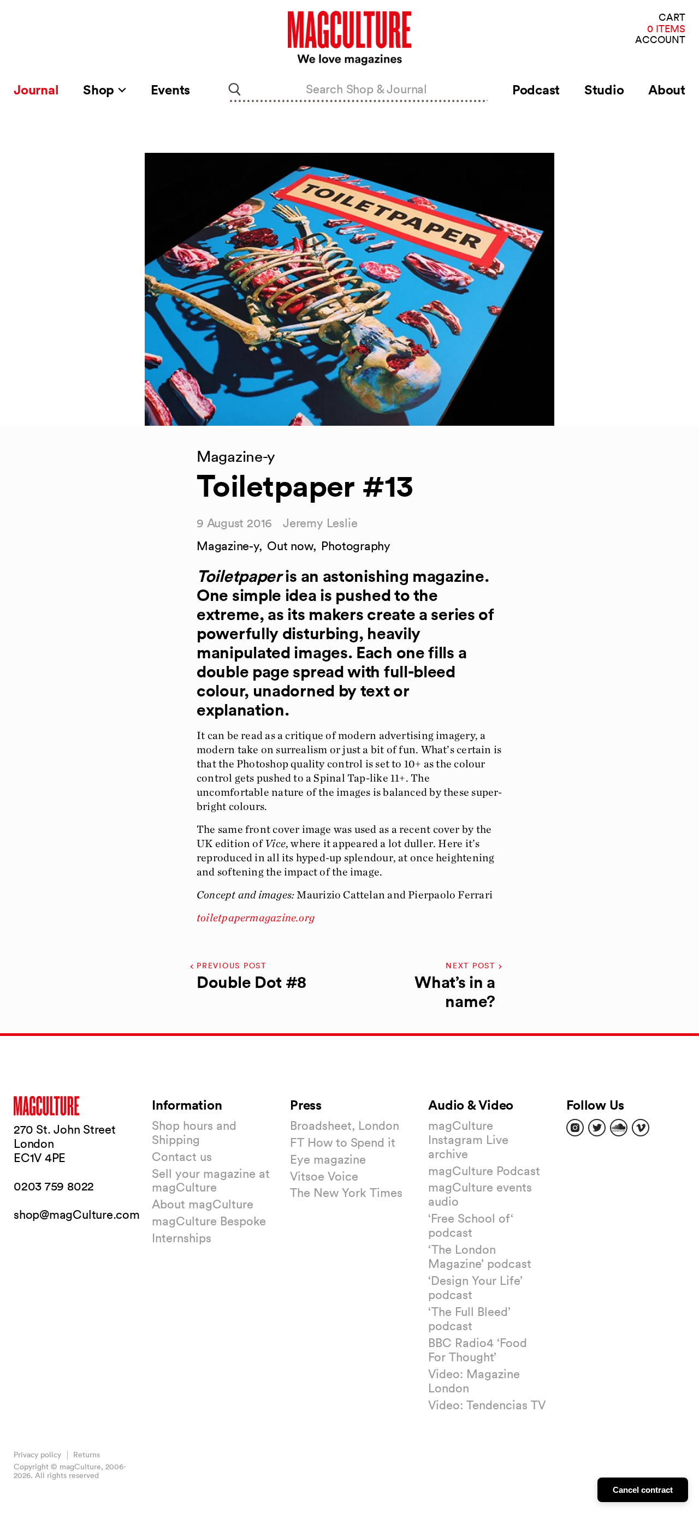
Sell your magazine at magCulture (211, 1180)
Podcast (536, 89)
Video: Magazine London (474, 1381)
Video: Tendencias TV (487, 1405)
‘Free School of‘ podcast (470, 1225)
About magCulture (202, 1204)
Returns (86, 1455)
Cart (672, 17)
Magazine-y (228, 546)
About (666, 89)
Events (171, 89)
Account (660, 40)
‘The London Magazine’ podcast (479, 1256)
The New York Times (346, 1193)
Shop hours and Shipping (194, 1132)
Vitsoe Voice (324, 1176)
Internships (181, 1238)
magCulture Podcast (484, 1171)
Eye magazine (328, 1159)
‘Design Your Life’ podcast (475, 1287)
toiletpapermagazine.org (256, 917)
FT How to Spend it (342, 1142)
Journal (36, 89)
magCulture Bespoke (209, 1221)
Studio (604, 89)
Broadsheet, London (344, 1125)
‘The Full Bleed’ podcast (469, 1318)
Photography (355, 546)
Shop (100, 89)
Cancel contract (643, 1489)
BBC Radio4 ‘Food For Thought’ (477, 1350)
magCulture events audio (480, 1194)
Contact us (182, 1156)
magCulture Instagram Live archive (468, 1139)
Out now (289, 546)
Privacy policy (37, 1455)
